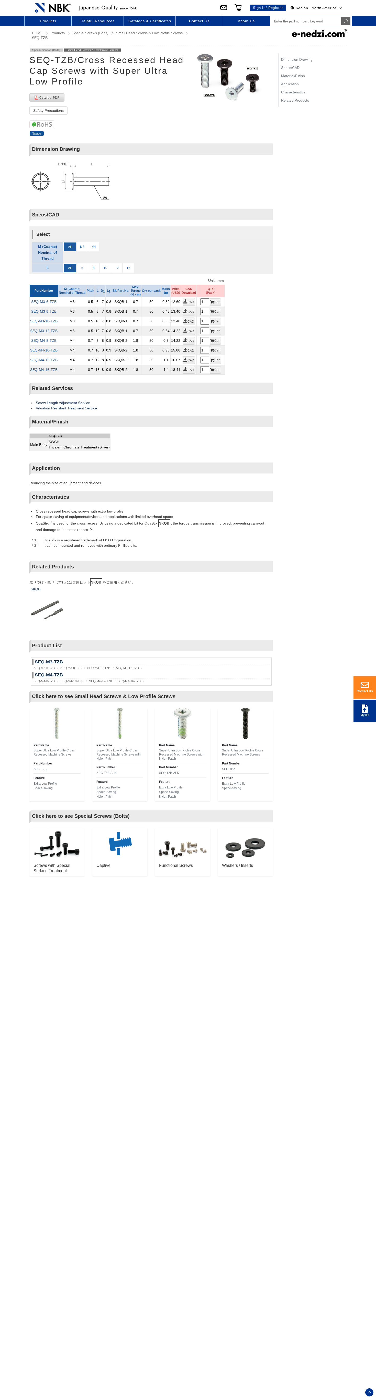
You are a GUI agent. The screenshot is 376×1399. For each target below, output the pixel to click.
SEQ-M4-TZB (49, 674)
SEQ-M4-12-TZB (44, 360)
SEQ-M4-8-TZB (44, 340)
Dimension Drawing (297, 59)
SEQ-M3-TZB (49, 661)
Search (345, 21)
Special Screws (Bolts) (90, 33)
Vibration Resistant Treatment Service (66, 408)
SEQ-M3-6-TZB (44, 302)
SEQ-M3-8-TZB (44, 311)
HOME (37, 33)
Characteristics (293, 92)
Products (57, 33)
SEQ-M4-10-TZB (44, 350)
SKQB (35, 589)
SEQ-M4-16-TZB (44, 370)
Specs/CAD (290, 68)
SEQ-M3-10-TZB (44, 321)
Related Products (295, 100)
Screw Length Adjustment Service (63, 403)
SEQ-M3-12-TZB (44, 331)
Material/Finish (293, 76)
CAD (190, 302)
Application (290, 84)
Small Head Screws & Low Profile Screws (149, 33)
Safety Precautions (48, 110)
